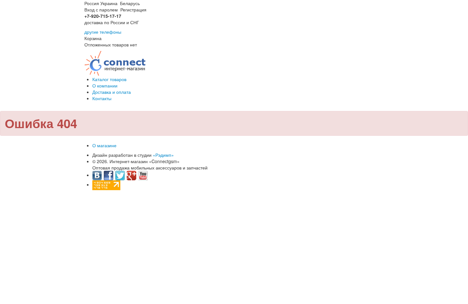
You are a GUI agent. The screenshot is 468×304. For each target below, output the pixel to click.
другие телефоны (102, 32)
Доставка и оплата (111, 92)
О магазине (104, 145)
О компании (104, 85)
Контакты (101, 98)
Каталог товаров (109, 79)
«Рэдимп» (163, 155)
